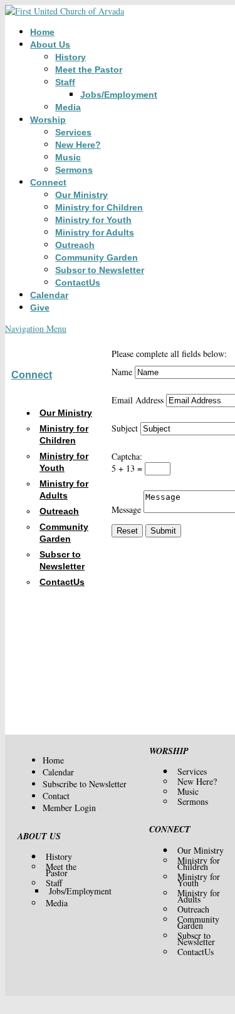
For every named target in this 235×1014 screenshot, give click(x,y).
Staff (65, 82)
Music (68, 157)
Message (126, 509)
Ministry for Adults (94, 232)
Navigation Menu (35, 328)
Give (40, 308)
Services (73, 132)
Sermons (74, 170)
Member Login (69, 808)
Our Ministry (81, 195)
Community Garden (96, 257)
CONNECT (170, 829)
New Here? (78, 145)
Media (68, 107)
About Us (50, 44)
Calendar (49, 295)
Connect (48, 182)
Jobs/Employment (118, 95)
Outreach (75, 245)
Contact (56, 796)
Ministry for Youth (93, 220)
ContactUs (77, 282)
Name (122, 372)
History (70, 57)
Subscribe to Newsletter (85, 784)
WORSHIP (169, 751)
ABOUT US (39, 836)
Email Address (138, 400)
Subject (125, 428)
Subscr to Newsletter (99, 270)
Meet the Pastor (88, 70)
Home (42, 32)
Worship (48, 120)
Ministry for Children (99, 207)
